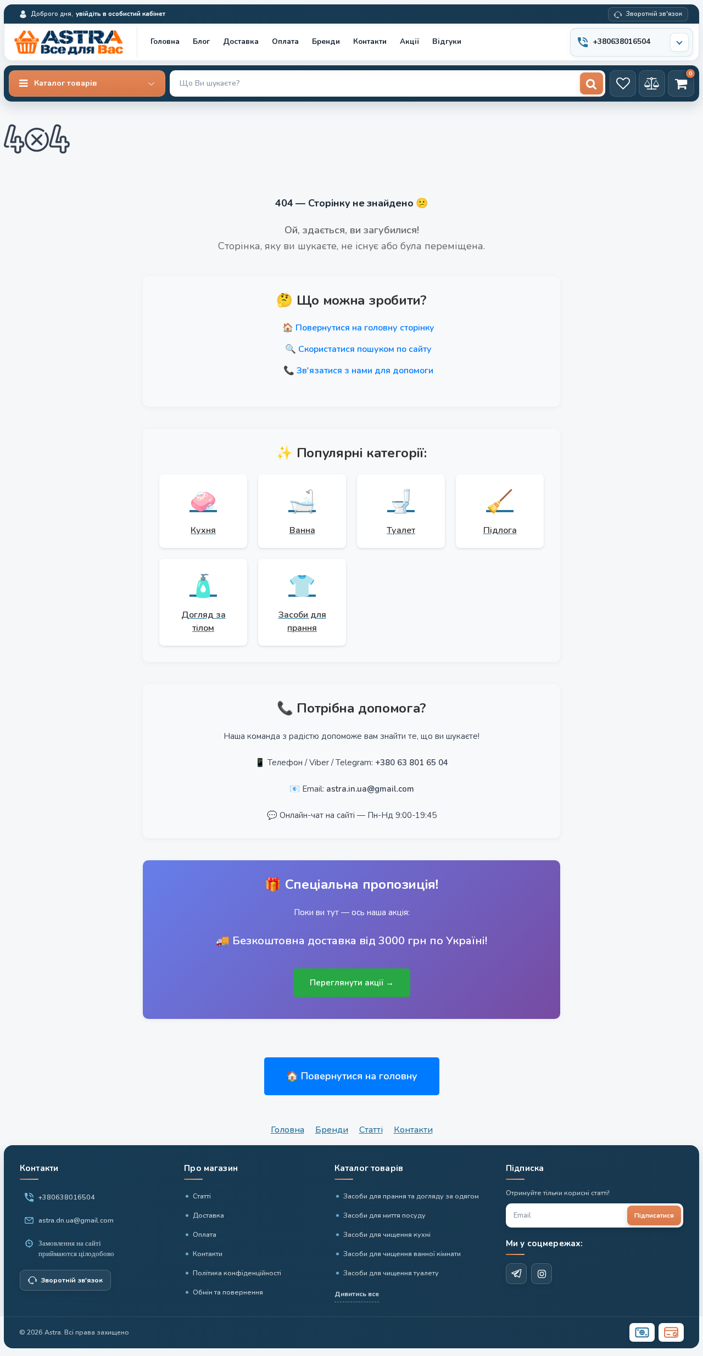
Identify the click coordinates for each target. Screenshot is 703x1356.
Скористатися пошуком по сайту (365, 349)
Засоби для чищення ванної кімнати (402, 1253)
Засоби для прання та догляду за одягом (411, 1196)
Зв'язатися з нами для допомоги (365, 371)
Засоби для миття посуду (384, 1215)
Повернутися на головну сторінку (364, 328)
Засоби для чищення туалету (391, 1272)
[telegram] (516, 1273)
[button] (87, 83)
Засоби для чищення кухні (387, 1234)
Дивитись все (356, 1294)
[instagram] (541, 1273)
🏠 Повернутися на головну (351, 1076)
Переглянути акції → (352, 982)
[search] (591, 83)
